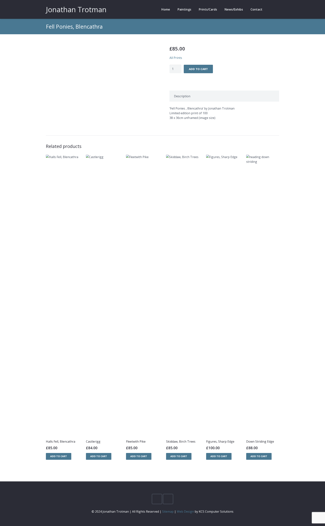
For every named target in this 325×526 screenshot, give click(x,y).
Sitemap (168, 511)
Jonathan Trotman (76, 9)
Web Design (185, 511)
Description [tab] (182, 96)
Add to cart (198, 69)
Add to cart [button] (58, 456)
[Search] (270, 9)
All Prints (175, 58)
